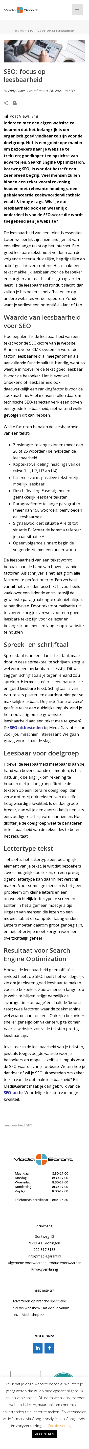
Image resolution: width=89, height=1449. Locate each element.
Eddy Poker (16, 90)
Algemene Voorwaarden (27, 1262)
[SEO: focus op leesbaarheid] (44, 51)
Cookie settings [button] (60, 1425)
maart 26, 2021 (51, 90)
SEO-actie (13, 1092)
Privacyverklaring (44, 1269)
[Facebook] (49, 1348)
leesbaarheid (14, 1125)
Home (19, 30)
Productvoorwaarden (64, 1262)
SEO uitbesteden (26, 727)
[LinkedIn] (38, 1348)
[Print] (17, 102)
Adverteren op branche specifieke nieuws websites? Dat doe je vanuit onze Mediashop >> (41, 1308)
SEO (72, 90)
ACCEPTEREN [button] (44, 1434)
